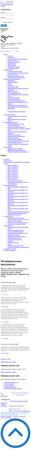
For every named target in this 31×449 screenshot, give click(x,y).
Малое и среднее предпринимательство (14, 92)
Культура (10, 85)
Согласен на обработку (20, 411)
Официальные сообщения (15, 148)
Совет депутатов (12, 74)
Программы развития (14, 62)
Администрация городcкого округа (18, 73)
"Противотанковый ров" (15, 239)
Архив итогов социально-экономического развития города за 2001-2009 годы (18, 182)
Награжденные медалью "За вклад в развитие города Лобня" (18, 220)
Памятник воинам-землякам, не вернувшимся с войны (17, 237)
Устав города (11, 57)
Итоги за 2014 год (13, 173)
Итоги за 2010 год (13, 179)
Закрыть (3, 30)
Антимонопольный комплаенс (17, 111)
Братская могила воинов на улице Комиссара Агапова (17, 234)
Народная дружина (13, 138)
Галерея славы (12, 63)
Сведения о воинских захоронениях (18, 247)
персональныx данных (25, 411)
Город (6, 54)
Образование (11, 80)
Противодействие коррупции (16, 127)
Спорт (9, 83)
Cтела (9, 244)
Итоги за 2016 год (13, 170)
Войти (3, 6)
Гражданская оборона (14, 99)
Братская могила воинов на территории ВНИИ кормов (16, 230)
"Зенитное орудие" (13, 242)
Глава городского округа (15, 71)
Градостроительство (13, 97)
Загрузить (6, 294)
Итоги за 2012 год (13, 176)
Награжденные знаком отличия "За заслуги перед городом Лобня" (18, 223)
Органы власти (8, 70)
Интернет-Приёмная (7, 33)
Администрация (9, 385)
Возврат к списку (6, 359)
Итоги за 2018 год (13, 167)
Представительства (9, 114)
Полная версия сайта (7, 4)
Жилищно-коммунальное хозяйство (18, 88)
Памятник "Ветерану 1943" (16, 245)
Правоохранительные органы (16, 77)
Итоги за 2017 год (13, 168)
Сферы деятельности (10, 387)
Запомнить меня (7, 22)
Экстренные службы (14, 66)
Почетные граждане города (16, 218)
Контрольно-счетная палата (16, 76)
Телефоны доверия (13, 68)
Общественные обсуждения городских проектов (16, 124)
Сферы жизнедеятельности (12, 79)
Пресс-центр (8, 147)
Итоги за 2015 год (13, 171)
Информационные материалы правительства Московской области (18, 150)
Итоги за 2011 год (13, 177)
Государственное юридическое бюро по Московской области (18, 141)
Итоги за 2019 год (13, 165)
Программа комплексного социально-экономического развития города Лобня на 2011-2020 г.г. (19, 213)
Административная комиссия (16, 100)
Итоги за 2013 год (13, 174)
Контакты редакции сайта (6, 416)
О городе (10, 56)
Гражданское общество (11, 122)
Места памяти (12, 65)
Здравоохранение (13, 82)
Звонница (10, 241)
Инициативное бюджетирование (17, 105)
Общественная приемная (15, 139)
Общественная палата (14, 134)
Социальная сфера (13, 87)
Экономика (11, 90)
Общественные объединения (16, 136)
